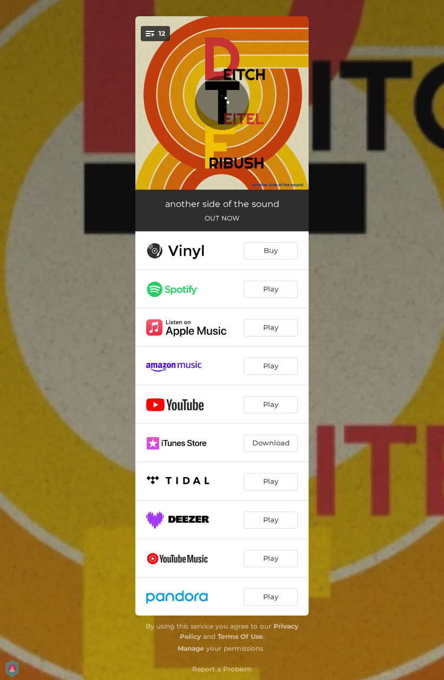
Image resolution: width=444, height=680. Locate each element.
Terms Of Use (240, 636)
